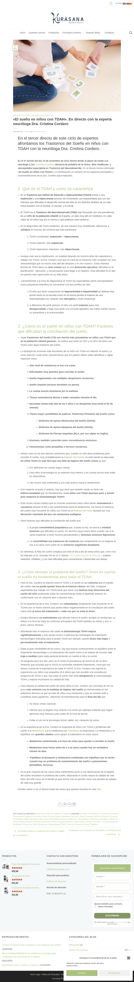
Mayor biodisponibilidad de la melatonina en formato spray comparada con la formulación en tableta (29, 955)
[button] (128, 958)
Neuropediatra (83, 819)
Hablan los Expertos (44, 115)
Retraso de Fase (83, 510)
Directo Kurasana (86, 816)
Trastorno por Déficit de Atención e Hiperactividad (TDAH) (44, 824)
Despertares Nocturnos (70, 816)
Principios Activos (72, 32)
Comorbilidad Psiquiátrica (22, 816)
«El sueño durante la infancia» (86, 555)
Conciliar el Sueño (40, 816)
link (99, 789)
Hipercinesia (43, 819)
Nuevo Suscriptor (105, 906)
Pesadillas (104, 819)
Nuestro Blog (93, 32)
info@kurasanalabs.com (58, 869)
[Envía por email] (69, 804)
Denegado (114, 973)
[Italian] (126, 3)
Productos (54, 32)
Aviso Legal (35, 974)
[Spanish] (131, 3)
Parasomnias (94, 819)
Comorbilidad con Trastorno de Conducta (103, 814)
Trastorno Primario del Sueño (78, 824)
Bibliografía (74, 945)
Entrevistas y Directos (23, 115)
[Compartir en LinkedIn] (74, 804)
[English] (124, 3)
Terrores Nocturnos (93, 822)
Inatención (64, 819)
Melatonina (38, 730)
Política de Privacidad (50, 974)
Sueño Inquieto (79, 822)
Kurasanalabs (40, 131)
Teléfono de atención (56, 881)
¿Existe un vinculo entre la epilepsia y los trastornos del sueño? (31, 945)
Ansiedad (83, 814)
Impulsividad (54, 819)
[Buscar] (130, 33)
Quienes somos (37, 32)
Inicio (22, 32)
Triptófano (73, 730)
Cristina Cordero (45, 164)
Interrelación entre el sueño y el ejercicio (20, 965)
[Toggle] (130, 950)
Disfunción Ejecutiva (102, 816)
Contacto (109, 32)
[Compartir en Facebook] (60, 804)
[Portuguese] (128, 3)
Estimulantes (18, 819)
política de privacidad (121, 922)
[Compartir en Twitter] (65, 804)
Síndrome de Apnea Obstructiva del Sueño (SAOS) (37, 822)
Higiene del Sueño (31, 819)
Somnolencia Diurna (65, 822)
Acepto (82, 973)
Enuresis (114, 816)
